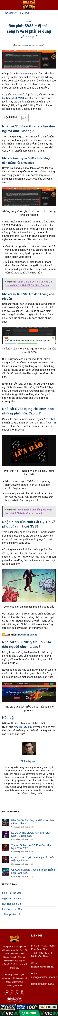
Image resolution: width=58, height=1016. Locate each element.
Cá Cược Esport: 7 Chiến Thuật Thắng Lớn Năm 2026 (33, 871)
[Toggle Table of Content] (22, 117)
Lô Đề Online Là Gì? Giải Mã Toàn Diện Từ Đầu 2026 (30, 834)
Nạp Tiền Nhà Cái (12, 898)
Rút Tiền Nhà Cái (11, 903)
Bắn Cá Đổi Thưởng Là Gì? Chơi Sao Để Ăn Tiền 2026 (32, 822)
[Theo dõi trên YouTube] (9, 999)
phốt (52, 419)
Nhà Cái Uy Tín (12, 13)
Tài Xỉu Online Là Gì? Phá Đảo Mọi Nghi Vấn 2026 (31, 847)
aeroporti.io (8, 946)
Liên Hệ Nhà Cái (11, 893)
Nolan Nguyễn (38, 45)
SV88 (30, 171)
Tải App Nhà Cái (11, 914)
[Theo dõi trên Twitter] (7, 992)
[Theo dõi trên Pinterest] (22, 992)
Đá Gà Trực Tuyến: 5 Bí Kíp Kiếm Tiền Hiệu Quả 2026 (32, 859)
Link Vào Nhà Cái (12, 909)
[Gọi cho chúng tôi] (17, 992)
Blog (26, 13)
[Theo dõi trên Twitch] (19, 999)
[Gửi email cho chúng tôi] (12, 992)
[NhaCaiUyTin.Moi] (29, 5)
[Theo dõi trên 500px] (14, 999)
